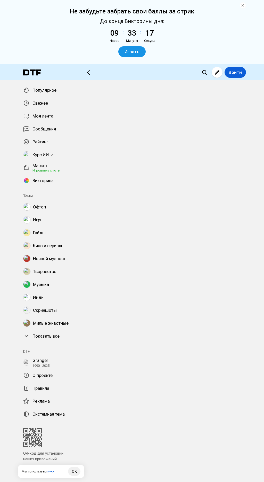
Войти (235, 72)
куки (50, 471)
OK (74, 471)
